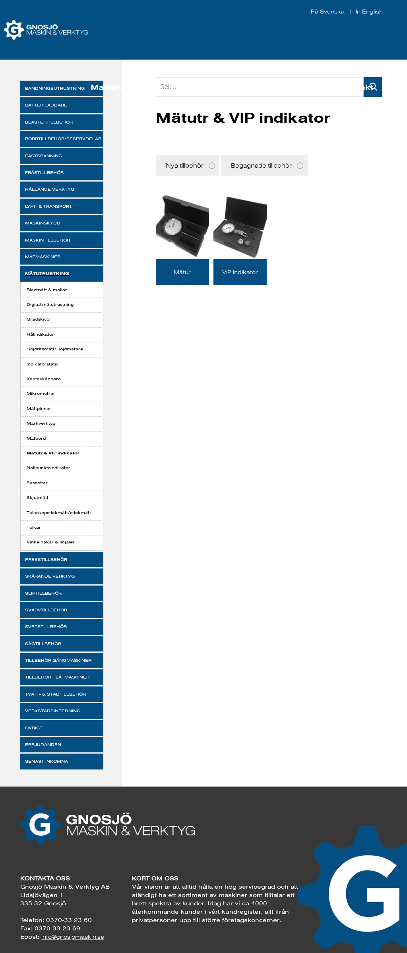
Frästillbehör (44, 172)
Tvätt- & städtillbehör (55, 694)
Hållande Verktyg (49, 189)
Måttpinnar (39, 408)
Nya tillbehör (185, 165)
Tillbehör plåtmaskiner (57, 677)
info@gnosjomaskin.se (72, 937)
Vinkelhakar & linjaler (51, 542)
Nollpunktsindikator (48, 467)
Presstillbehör (46, 559)
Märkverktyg (41, 423)
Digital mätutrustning (50, 304)
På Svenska (328, 11)
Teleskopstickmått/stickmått (59, 512)
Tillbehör (164, 87)
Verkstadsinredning (52, 710)
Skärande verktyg (50, 576)
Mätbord (36, 438)
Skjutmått (37, 497)
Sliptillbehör (43, 593)
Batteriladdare (46, 105)
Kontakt (356, 87)
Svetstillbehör (46, 626)
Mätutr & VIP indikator (53, 452)
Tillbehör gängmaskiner (58, 660)
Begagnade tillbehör (261, 165)
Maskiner (110, 87)
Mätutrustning (47, 273)
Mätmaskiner (42, 256)
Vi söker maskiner (237, 87)
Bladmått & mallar (47, 289)
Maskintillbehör (47, 240)
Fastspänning (43, 156)
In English (369, 11)
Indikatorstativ (42, 364)
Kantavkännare (44, 378)
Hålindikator (40, 334)
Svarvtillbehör (46, 610)
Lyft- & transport (48, 206)
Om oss (308, 87)
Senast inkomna (46, 761)
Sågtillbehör (43, 643)
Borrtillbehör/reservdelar (63, 138)
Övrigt (34, 728)
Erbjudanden (43, 744)
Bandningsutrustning (55, 88)
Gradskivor (39, 319)
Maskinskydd (42, 223)
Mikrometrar (41, 393)
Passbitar (37, 482)
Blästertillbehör (49, 122)
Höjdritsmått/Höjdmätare (55, 349)
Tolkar (34, 527)
